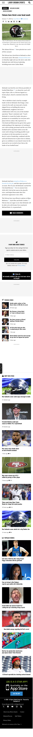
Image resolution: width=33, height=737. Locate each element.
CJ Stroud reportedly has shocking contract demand (16, 674)
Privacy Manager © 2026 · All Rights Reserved (13, 704)
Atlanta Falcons (15, 8)
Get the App (16, 694)
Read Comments (17, 213)
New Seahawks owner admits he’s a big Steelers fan (16, 529)
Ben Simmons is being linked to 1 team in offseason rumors (17, 312)
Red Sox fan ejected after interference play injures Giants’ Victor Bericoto (12, 652)
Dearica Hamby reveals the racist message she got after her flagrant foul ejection (20, 336)
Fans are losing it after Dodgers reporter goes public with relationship (12, 583)
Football (5, 8)
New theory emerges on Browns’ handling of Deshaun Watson (18, 320)
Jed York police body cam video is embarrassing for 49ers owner (18, 328)
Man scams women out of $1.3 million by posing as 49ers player (11, 476)
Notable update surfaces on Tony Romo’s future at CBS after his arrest (19, 304)
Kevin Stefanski (8, 11)
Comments (25, 19)
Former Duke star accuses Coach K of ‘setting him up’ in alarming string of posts (13, 606)
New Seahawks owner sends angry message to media (16, 397)
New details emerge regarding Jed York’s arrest (16, 629)
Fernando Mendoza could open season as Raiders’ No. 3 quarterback (12, 422)
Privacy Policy (21, 265)
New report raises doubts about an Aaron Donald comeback (10, 449)
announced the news (24, 57)
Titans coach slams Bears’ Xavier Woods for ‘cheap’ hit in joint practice (12, 503)
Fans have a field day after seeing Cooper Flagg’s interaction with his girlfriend (13, 559)
